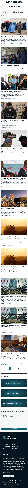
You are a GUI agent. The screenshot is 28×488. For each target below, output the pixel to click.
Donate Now (8, 476)
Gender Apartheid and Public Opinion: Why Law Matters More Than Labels (12, 37)
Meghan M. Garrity (11, 43)
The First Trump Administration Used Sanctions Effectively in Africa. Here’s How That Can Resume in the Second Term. (13, 180)
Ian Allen (9, 303)
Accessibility (17, 484)
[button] (25, 2)
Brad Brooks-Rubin (12, 186)
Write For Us (6, 446)
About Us (5, 442)
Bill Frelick (9, 127)
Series (14, 444)
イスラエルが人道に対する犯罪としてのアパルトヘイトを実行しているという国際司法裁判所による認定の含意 (13, 238)
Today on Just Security (8, 416)
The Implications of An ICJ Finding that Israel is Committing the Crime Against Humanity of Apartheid (13, 268)
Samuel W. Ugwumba (11, 70)
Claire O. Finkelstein (12, 363)
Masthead (5, 444)
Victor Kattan (10, 245)
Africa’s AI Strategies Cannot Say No (10, 65)
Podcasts (15, 448)
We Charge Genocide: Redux (8, 208)
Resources (15, 446)
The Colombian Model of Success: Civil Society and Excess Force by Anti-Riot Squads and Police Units (13, 150)
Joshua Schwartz (20, 43)
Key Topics (15, 442)
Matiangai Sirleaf (11, 215)
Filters (5, 12)
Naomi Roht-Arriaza (11, 98)
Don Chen (9, 332)
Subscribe (13, 429)
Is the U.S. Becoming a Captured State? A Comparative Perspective (11, 92)
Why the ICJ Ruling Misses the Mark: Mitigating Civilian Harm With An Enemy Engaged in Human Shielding (13, 355)
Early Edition (6, 415)
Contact (5, 448)
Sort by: (11, 12)
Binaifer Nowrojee (11, 157)
